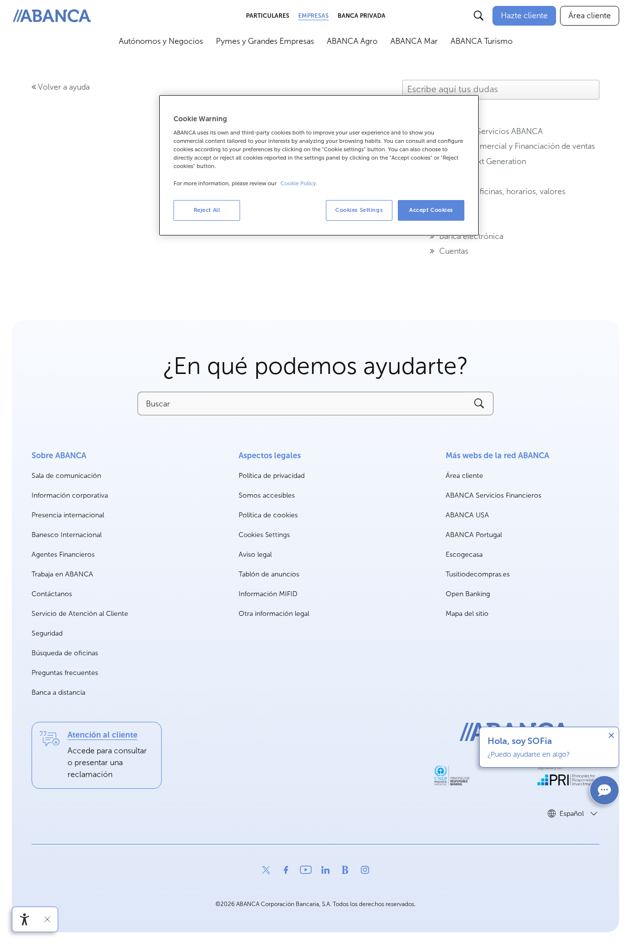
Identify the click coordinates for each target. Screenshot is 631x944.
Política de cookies (268, 515)
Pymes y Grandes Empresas (265, 41)
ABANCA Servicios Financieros (493, 496)
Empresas (313, 15)
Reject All (207, 209)
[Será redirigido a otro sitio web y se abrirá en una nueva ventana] (452, 775)
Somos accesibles (267, 495)
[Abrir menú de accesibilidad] (24, 919)
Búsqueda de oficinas (65, 653)
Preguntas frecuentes (65, 673)
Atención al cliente (103, 735)
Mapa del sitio (467, 613)
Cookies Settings (264, 535)
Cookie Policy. (298, 183)
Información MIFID (268, 594)
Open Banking (468, 594)
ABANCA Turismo (482, 41)
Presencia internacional (68, 515)
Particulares (267, 15)
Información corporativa (70, 496)
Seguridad (47, 633)
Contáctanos (52, 594)
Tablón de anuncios (269, 574)
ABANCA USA (467, 515)
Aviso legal (255, 554)
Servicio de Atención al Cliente (80, 613)
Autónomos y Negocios (161, 41)
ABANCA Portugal (474, 535)
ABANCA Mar (414, 41)
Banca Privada (362, 15)
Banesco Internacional (67, 535)
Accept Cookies (431, 209)
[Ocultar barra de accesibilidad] (47, 919)
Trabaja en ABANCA (62, 574)
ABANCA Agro (352, 41)
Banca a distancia (58, 692)
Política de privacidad (272, 476)
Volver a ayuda (63, 87)
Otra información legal (274, 613)
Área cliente (464, 476)
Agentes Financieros (63, 554)
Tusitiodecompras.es (478, 574)
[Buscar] (479, 16)
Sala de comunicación (66, 476)
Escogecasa (464, 555)
